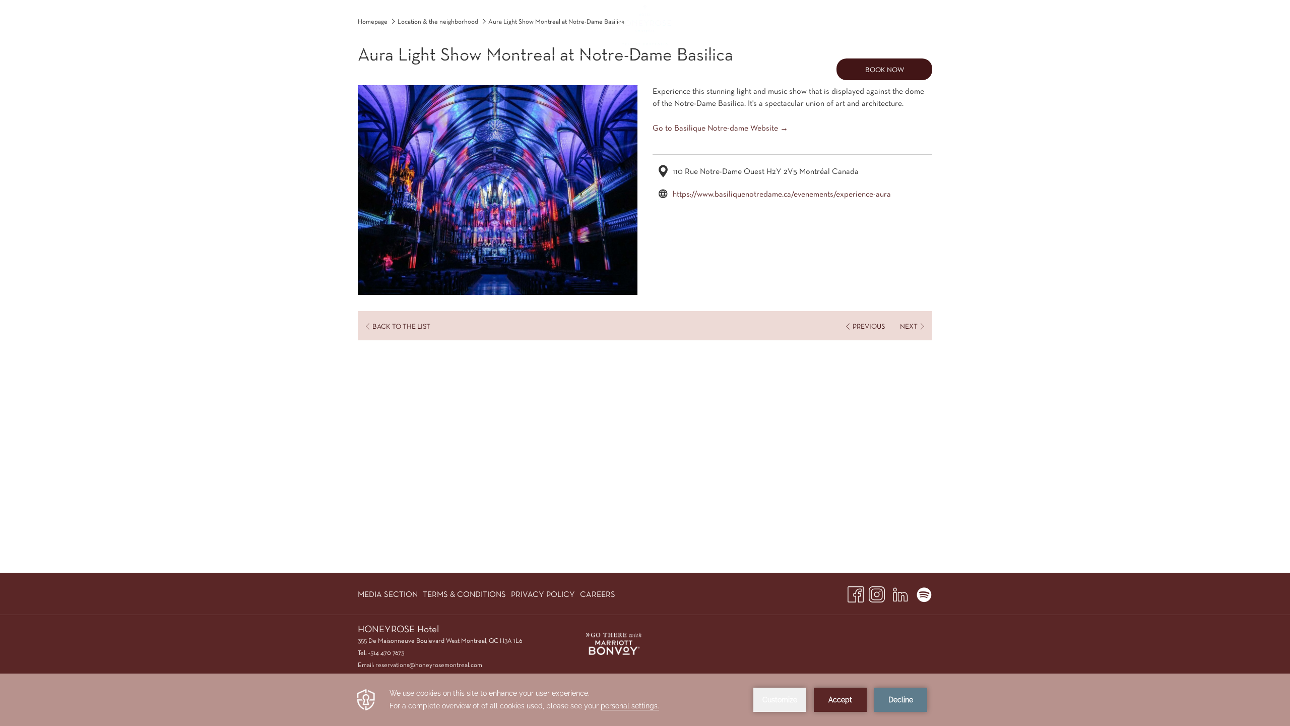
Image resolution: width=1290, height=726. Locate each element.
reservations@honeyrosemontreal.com (428, 665)
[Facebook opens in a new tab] (856, 592)
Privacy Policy (543, 594)
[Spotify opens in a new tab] (924, 592)
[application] (645, 700)
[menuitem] (408, 69)
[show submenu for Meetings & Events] (601, 69)
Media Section (388, 594)
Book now (884, 70)
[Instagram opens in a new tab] (877, 592)
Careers (597, 594)
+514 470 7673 (386, 652)
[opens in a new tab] (613, 642)
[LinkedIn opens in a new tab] (900, 592)
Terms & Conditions (464, 594)
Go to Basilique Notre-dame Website (715, 128)
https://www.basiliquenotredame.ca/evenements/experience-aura (782, 194)
